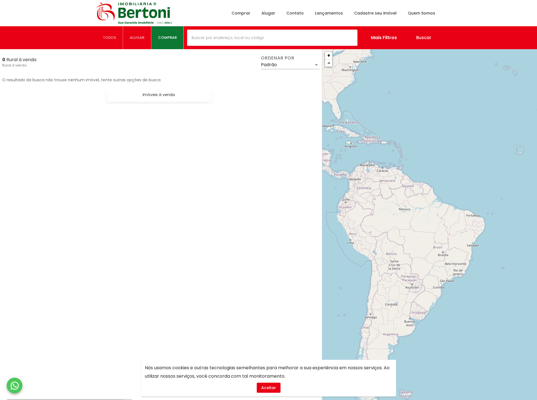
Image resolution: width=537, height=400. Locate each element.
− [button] (329, 62)
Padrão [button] (269, 64)
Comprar (241, 13)
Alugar (268, 13)
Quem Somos (421, 13)
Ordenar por (278, 58)
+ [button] (328, 55)
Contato (295, 13)
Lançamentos (329, 13)
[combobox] (272, 38)
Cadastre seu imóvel (375, 13)
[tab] (109, 37)
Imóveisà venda (159, 94)
